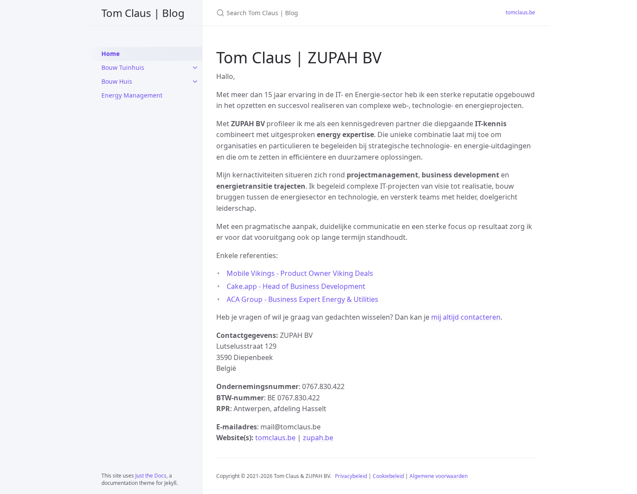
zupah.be (318, 437)
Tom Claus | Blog (143, 13)
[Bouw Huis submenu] (195, 81)
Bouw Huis (116, 81)
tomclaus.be (520, 12)
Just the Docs (150, 475)
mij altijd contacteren (465, 317)
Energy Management (131, 95)
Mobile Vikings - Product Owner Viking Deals (300, 273)
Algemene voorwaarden (439, 476)
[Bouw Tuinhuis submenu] (195, 68)
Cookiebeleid (388, 476)
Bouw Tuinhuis (122, 67)
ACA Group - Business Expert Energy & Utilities (302, 299)
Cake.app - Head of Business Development (296, 286)
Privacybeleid (351, 476)
